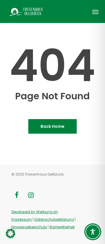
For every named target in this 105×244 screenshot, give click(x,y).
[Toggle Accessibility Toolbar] (93, 232)
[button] (95, 12)
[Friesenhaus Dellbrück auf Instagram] (31, 196)
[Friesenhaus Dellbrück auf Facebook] (16, 196)
